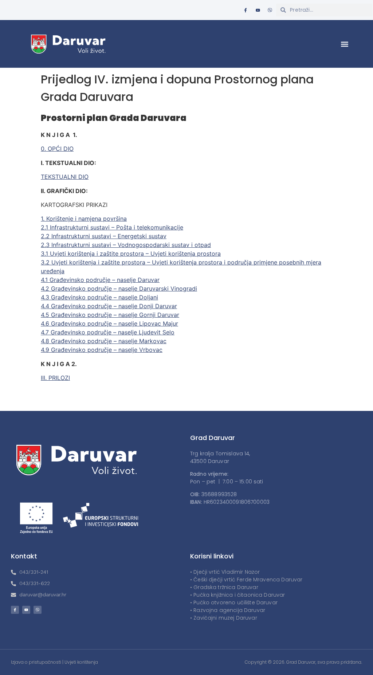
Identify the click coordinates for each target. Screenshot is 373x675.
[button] (345, 44)
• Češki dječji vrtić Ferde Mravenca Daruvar (246, 579)
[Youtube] (258, 10)
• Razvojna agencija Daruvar (227, 610)
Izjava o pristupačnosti (36, 662)
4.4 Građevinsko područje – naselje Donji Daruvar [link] (109, 306)
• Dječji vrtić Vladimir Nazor (225, 572)
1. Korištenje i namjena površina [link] (84, 218)
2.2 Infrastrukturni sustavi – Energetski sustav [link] (103, 236)
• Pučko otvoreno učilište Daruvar (234, 602)
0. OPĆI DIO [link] (57, 148)
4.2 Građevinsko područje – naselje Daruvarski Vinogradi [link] (119, 288)
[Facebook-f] (245, 10)
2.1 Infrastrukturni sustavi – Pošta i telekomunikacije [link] (112, 227)
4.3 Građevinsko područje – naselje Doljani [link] (99, 297)
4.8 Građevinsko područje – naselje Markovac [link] (103, 341)
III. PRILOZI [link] (55, 377)
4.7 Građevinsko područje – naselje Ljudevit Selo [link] (107, 332)
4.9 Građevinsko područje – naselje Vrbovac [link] (101, 349)
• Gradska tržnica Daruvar (224, 587)
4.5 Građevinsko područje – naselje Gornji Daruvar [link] (110, 314)
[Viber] (270, 10)
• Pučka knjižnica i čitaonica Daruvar (237, 595)
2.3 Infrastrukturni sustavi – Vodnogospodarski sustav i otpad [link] (126, 244)
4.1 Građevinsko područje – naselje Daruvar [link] (100, 279)
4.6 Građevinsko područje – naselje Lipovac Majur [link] (109, 323)
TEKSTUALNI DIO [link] (65, 176)
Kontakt (24, 556)
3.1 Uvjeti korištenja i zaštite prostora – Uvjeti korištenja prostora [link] (131, 253)
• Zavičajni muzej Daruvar (223, 617)
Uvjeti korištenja (81, 662)
